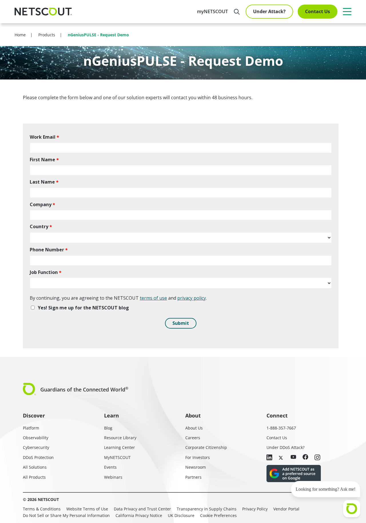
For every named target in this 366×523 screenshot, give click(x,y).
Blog (108, 428)
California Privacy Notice (139, 515)
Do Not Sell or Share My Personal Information (66, 515)
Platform (31, 428)
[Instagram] (317, 458)
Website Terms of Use (87, 509)
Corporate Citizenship (206, 447)
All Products (34, 477)
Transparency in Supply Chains (206, 509)
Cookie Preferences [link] (218, 515)
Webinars (113, 477)
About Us (194, 428)
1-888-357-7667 (281, 428)
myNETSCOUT (212, 11)
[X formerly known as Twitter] (281, 457)
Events (110, 467)
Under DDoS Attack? (285, 447)
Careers (192, 437)
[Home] (43, 12)
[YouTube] (293, 457)
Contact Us (317, 11)
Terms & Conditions (42, 509)
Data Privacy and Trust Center (142, 509)
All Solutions (35, 467)
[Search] (237, 12)
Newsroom (195, 467)
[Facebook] (305, 457)
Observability (35, 437)
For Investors (197, 457)
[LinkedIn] (269, 458)
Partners (193, 477)
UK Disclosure (181, 515)
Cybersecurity (36, 447)
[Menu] (347, 11)
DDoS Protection (38, 457)
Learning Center (119, 447)
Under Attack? (269, 11)
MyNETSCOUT (117, 457)
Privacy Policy (255, 509)
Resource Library (120, 437)
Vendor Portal (286, 509)
